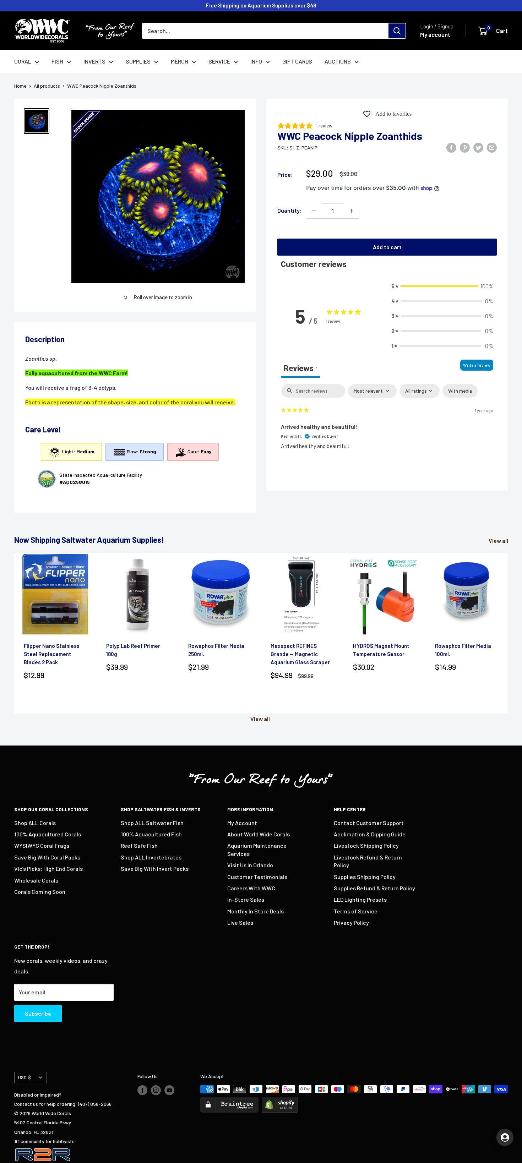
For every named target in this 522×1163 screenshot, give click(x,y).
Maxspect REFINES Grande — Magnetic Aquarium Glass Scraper (300, 654)
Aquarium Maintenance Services (257, 849)
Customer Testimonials (257, 876)
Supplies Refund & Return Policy (374, 888)
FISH (57, 61)
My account (435, 34)
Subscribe (38, 1013)
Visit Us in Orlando (250, 865)
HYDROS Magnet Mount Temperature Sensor (381, 650)
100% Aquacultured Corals (47, 834)
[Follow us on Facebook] (142, 1090)
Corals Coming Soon (39, 891)
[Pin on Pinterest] (465, 147)
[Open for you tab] (504, 1137)
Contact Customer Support (369, 822)
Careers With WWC (251, 888)
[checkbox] (460, 391)
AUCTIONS (338, 61)
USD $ (24, 1077)
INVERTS (94, 61)
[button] (442, 286)
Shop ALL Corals (35, 822)
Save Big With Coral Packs (47, 857)
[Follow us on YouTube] (169, 1090)
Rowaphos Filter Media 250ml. (216, 650)
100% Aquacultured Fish (151, 834)
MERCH (179, 61)
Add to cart (387, 247)
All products (47, 86)
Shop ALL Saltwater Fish (152, 822)
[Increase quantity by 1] (351, 210)
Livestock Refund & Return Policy (368, 861)
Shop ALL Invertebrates (151, 857)
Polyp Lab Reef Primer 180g (133, 650)
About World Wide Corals (258, 834)
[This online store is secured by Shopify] (280, 1101)
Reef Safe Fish (139, 845)
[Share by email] (492, 147)
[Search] (397, 31)
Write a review (476, 364)
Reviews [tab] (300, 368)
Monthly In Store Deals (255, 911)
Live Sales (240, 922)
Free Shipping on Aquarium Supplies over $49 (261, 5)
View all (499, 540)
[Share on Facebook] (451, 147)
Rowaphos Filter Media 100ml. (463, 650)
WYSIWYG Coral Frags (41, 845)
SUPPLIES (138, 61)
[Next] (508, 633)
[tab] (135, 422)
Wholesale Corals (36, 880)
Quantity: (289, 210)
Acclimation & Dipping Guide (370, 834)
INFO (256, 61)
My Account (242, 822)
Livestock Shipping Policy (366, 845)
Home (20, 86)
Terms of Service (355, 911)
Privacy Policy (351, 922)
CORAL (22, 61)
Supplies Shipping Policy (365, 876)
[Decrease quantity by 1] (313, 210)
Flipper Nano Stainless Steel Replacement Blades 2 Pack (52, 654)
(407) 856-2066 (95, 1104)
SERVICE (219, 61)
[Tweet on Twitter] (478, 147)
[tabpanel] (387, 430)
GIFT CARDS (297, 61)
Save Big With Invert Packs (155, 868)
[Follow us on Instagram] (156, 1090)
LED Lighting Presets (360, 899)
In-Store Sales (245, 899)
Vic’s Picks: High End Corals (48, 868)
